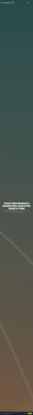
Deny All (25, 413)
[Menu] (28, 2)
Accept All (29, 413)
